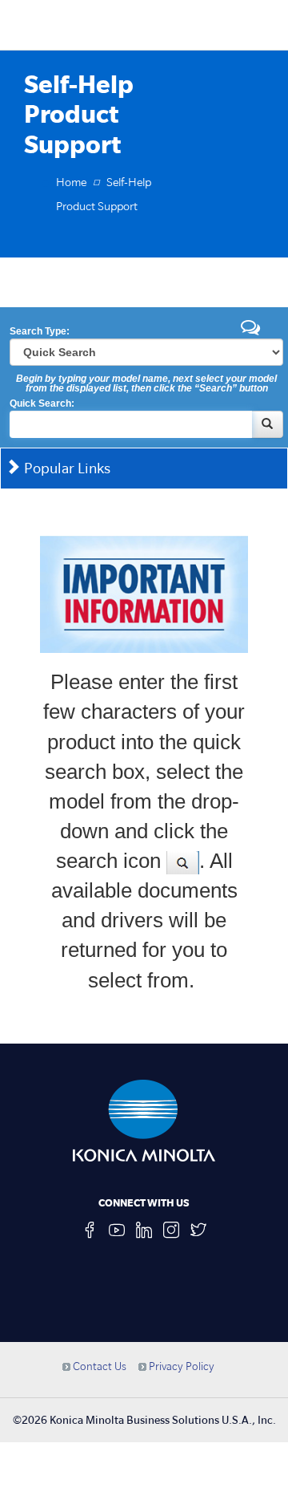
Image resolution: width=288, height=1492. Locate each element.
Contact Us (98, 1366)
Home (71, 182)
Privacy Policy (180, 1366)
